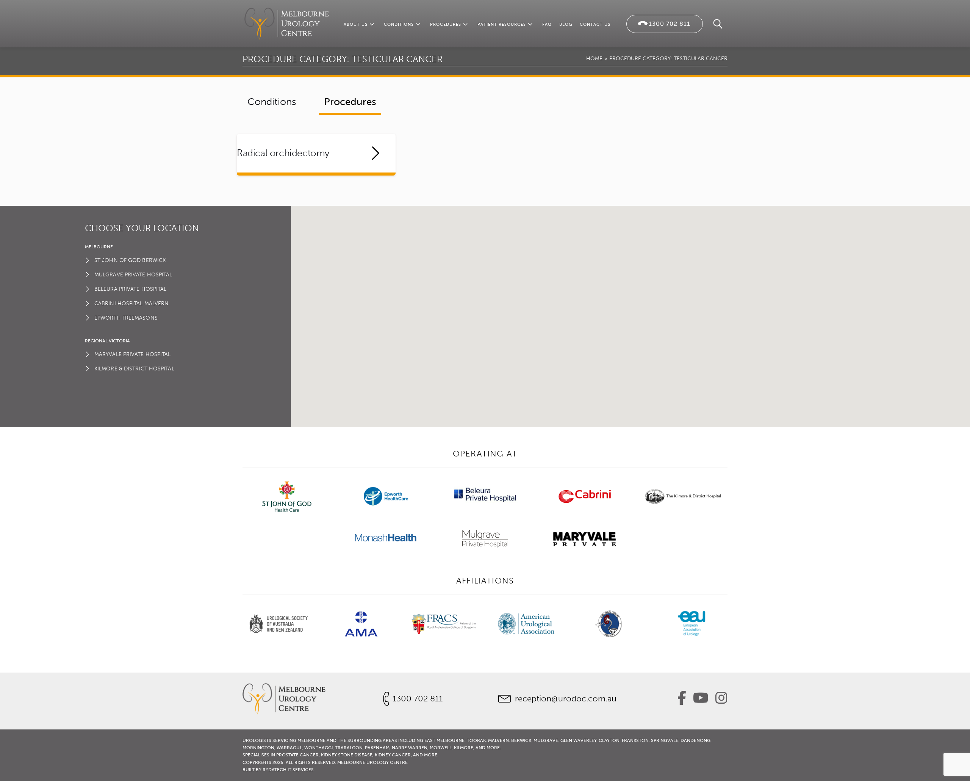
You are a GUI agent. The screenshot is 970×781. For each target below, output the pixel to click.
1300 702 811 (669, 23)
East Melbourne (444, 740)
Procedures (445, 24)
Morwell (441, 747)
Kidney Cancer (393, 754)
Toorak (476, 740)
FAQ (547, 24)
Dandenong (695, 740)
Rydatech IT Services (288, 769)
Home (594, 58)
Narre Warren (409, 747)
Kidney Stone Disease (346, 754)
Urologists (256, 740)
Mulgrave (546, 740)
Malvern (498, 740)
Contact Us (595, 24)
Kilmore (463, 747)
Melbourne (311, 740)
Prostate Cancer (297, 754)
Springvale (664, 740)
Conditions (399, 24)
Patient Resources (501, 24)
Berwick (521, 740)
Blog (565, 24)
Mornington (258, 747)
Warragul (289, 747)
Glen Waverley (578, 740)
